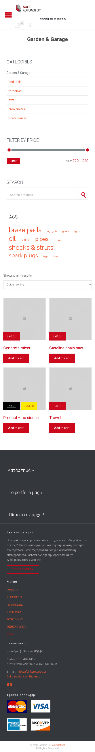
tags (45, 256)
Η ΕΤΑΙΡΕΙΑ (14, 597)
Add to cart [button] (16, 358)
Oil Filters (25, 240)
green (65, 231)
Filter (13, 161)
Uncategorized (17, 118)
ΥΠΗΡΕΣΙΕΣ (15, 604)
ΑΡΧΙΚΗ (12, 590)
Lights (77, 231)
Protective (14, 91)
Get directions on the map (23, 676)
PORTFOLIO (15, 619)
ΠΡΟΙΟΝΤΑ (14, 612)
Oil (12, 238)
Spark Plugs (23, 255)
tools (55, 256)
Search (83, 195)
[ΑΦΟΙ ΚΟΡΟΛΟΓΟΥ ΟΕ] (28, 8)
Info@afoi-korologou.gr (32, 671)
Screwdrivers (16, 109)
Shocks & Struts (31, 247)
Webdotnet (58, 744)
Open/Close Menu (8, 15)
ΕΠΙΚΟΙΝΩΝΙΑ (16, 626)
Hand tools (14, 82)
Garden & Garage (18, 73)
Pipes (42, 239)
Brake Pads (25, 230)
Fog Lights (51, 231)
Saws (10, 100)
